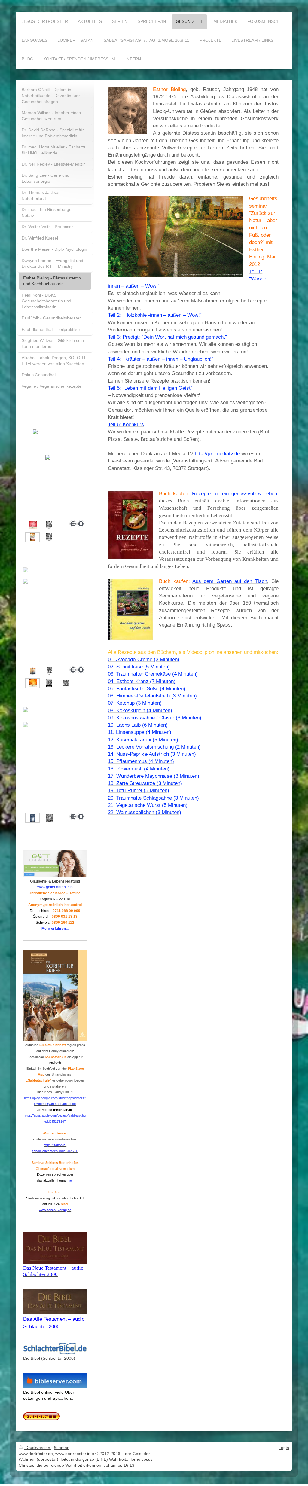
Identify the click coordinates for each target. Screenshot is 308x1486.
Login (284, 1447)
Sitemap (61, 1447)
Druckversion (37, 1447)
